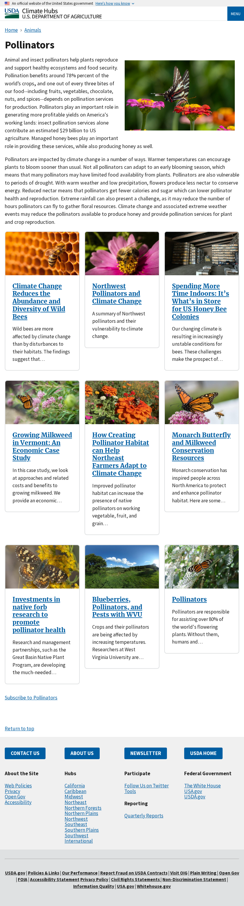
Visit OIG (178, 873)
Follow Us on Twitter (146, 785)
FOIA (22, 879)
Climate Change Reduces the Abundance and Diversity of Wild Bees (38, 301)
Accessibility (18, 802)
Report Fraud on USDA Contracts (134, 873)
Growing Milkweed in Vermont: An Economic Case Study (42, 446)
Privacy (12, 791)
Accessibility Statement (54, 879)
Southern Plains (82, 830)
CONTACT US (25, 753)
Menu (235, 13)
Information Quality (93, 886)
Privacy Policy (94, 879)
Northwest (76, 819)
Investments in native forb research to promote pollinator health (38, 614)
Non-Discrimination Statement (194, 879)
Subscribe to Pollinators (31, 697)
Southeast (76, 824)
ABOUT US (82, 753)
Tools (130, 791)
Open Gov (15, 796)
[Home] (53, 17)
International (79, 841)
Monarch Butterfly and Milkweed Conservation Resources (201, 446)
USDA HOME (203, 753)
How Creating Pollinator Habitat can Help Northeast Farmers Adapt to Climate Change (120, 454)
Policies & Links (43, 873)
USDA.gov (194, 796)
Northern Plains (81, 813)
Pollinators (189, 599)
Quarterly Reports (143, 815)
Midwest (74, 796)
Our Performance (80, 873)
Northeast (76, 802)
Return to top (19, 728)
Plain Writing (203, 873)
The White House (202, 785)
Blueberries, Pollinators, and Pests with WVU (117, 607)
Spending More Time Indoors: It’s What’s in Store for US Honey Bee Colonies (200, 301)
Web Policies (18, 785)
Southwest (76, 835)
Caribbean (75, 791)
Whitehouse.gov (154, 886)
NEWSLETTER (145, 753)
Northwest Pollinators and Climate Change (117, 293)
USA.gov (193, 791)
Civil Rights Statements (136, 879)
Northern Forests (83, 808)
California (75, 785)
